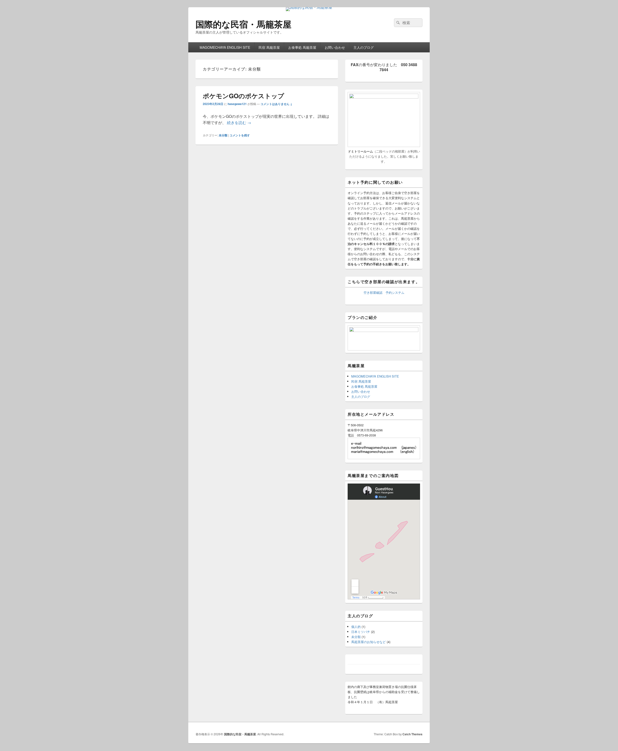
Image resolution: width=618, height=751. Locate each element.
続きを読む (239, 122)
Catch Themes (412, 734)
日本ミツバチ (360, 631)
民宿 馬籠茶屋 (269, 47)
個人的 (356, 626)
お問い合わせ (335, 47)
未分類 (223, 135)
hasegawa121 (237, 104)
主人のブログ (363, 47)
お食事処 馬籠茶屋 (302, 47)
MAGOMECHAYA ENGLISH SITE (225, 47)
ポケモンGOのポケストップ (243, 95)
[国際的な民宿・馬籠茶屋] (309, 7)
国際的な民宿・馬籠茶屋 (243, 24)
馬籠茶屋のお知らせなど (368, 641)
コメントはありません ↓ (276, 104)
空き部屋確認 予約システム (384, 292)
